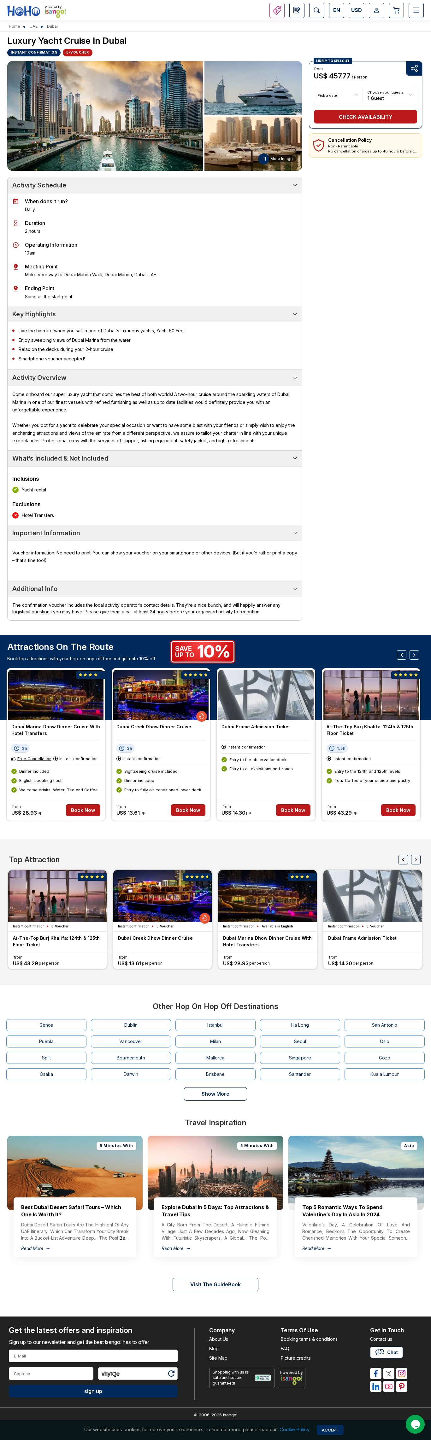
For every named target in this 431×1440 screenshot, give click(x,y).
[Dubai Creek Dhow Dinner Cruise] (161, 695)
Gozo (385, 1057)
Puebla (46, 1041)
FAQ (285, 1348)
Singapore (300, 1057)
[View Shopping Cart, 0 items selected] (396, 10)
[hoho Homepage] (23, 11)
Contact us (381, 1339)
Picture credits (296, 1358)
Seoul (300, 1041)
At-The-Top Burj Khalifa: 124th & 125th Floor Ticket (370, 730)
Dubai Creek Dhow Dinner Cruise (154, 726)
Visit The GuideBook (215, 1284)
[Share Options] (414, 68)
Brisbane (215, 1074)
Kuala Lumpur (384, 1074)
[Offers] (277, 10)
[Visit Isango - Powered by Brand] (55, 13)
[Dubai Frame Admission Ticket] (266, 695)
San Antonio (385, 1025)
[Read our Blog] (296, 10)
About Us (218, 1339)
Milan (215, 1041)
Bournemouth (131, 1057)
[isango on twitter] (388, 1373)
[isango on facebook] (375, 1373)
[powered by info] (291, 1380)
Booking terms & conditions (309, 1339)
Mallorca (215, 1057)
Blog (214, 1348)
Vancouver (130, 1041)
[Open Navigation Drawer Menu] (416, 10)
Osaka (46, 1074)
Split (46, 1057)
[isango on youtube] (388, 1386)
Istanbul (215, 1025)
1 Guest (376, 97)
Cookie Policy (295, 1430)
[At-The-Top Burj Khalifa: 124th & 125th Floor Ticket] (371, 695)
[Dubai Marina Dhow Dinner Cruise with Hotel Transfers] (55, 695)
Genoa (46, 1025)
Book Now (83, 810)
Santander (300, 1074)
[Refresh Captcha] (171, 1375)
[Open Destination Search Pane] (316, 10)
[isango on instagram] (401, 1373)
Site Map (218, 1358)
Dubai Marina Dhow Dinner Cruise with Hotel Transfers (55, 730)
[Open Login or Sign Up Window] (376, 10)
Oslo (385, 1041)
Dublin (131, 1025)
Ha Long (300, 1025)
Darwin (131, 1074)
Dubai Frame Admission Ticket (255, 726)
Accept (330, 1429)
